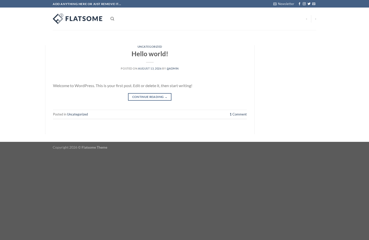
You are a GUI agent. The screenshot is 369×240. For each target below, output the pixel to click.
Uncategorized (150, 46)
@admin (173, 68)
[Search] (112, 19)
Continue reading (150, 97)
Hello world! (150, 53)
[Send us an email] (313, 4)
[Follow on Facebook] (299, 4)
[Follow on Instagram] (304, 4)
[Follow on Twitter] (309, 4)
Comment (238, 114)
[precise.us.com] (78, 19)
